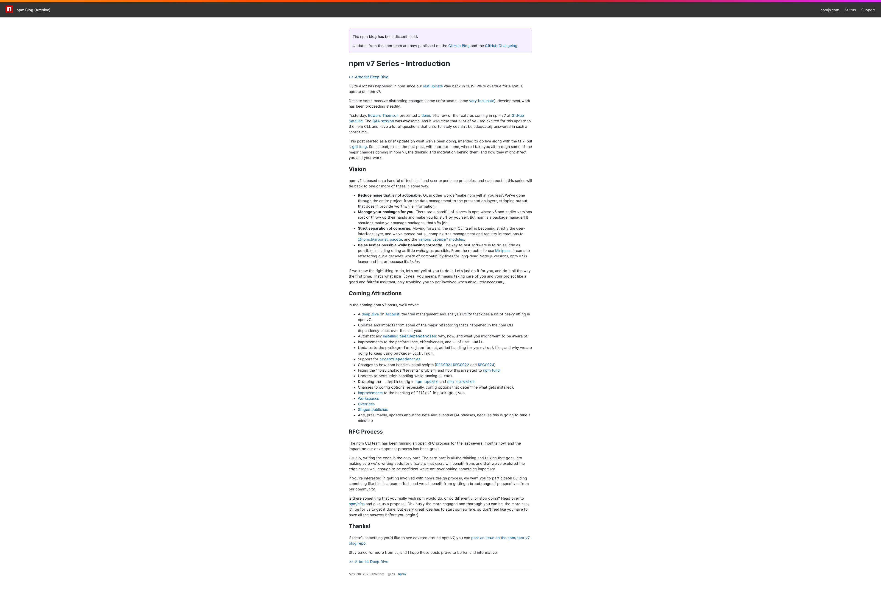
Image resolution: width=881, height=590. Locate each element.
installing (409, 336)
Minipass (502, 250)
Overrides (366, 404)
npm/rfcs (357, 503)
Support (868, 10)
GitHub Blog (459, 45)
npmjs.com (829, 10)
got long (359, 146)
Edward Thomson (383, 115)
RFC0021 (444, 364)
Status (850, 10)
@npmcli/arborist (373, 239)
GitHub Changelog (501, 45)
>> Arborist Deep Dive (368, 77)
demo (426, 115)
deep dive (370, 314)
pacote (396, 239)
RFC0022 (461, 364)
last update (433, 86)
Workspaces (368, 398)
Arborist (392, 314)
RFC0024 (486, 364)
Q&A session (383, 121)
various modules (441, 239)
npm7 (402, 574)
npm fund (491, 370)
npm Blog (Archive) (33, 10)
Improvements (370, 392)
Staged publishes (373, 409)
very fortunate (481, 100)
